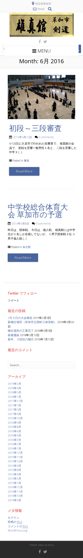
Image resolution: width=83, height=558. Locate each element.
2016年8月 (14, 427)
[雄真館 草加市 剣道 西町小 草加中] (42, 36)
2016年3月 (14, 440)
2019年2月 (14, 384)
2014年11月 (15, 491)
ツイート (13, 300)
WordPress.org (17, 530)
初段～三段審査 (35, 128)
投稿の (15, 522)
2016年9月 (14, 423)
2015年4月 (14, 474)
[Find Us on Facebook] (38, 41)
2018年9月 (14, 388)
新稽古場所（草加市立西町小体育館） (32, 322)
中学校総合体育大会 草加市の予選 (38, 211)
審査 (26, 160)
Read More (24, 171)
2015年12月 (15, 453)
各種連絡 (13, 335)
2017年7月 (14, 405)
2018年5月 (14, 392)
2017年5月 (14, 409)
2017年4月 (14, 414)
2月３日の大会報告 (20, 318)
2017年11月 (15, 401)
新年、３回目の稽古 (21, 339)
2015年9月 (14, 466)
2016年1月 (14, 448)
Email (41, 9)
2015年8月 (14, 470)
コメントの (18, 526)
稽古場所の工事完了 (21, 331)
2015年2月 (14, 478)
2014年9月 (14, 500)
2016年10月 (15, 418)
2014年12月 (15, 487)
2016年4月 (14, 435)
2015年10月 (15, 461)
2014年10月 (15, 496)
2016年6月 (14, 431)
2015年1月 (14, 483)
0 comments (46, 137)
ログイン (13, 518)
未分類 (27, 247)
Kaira (51, 545)
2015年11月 (15, 457)
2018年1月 (14, 397)
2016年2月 (14, 444)
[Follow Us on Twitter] (44, 41)
